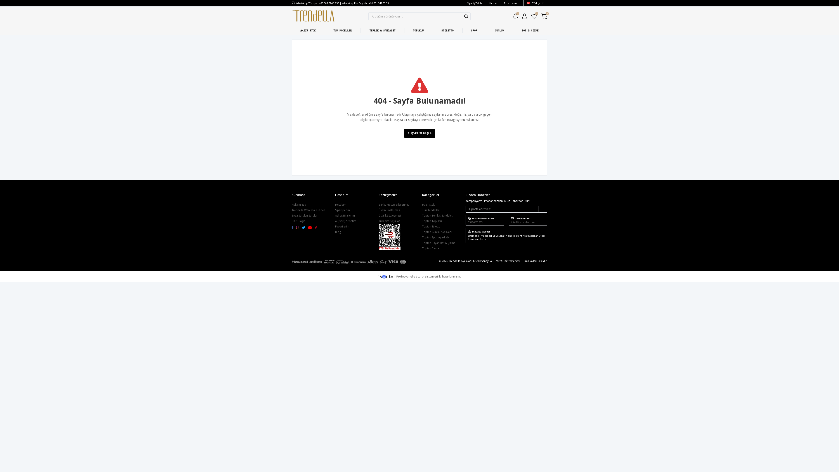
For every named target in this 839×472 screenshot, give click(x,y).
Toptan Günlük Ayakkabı (437, 232)
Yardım (493, 3)
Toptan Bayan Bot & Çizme (438, 243)
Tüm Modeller (430, 210)
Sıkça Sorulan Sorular (304, 215)
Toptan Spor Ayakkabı (435, 237)
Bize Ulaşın (510, 3)
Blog (338, 232)
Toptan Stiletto (431, 226)
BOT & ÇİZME (530, 30)
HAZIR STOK (308, 30)
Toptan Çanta (430, 248)
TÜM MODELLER (342, 30)
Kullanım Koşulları (389, 221)
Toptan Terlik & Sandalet (437, 215)
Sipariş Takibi (474, 3)
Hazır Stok (428, 204)
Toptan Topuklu (432, 221)
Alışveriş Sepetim (345, 221)
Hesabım (340, 204)
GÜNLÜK (499, 30)
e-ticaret (418, 276)
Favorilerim (536, 14)
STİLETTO (447, 30)
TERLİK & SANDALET (382, 30)
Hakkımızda (299, 204)
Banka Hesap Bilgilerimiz (394, 204)
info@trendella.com (523, 222)
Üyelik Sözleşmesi (389, 210)
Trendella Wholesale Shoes (308, 210)
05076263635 (475, 222)
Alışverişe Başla (419, 133)
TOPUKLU (418, 30)
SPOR (474, 30)
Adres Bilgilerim (345, 215)
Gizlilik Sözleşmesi (390, 215)
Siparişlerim (342, 210)
